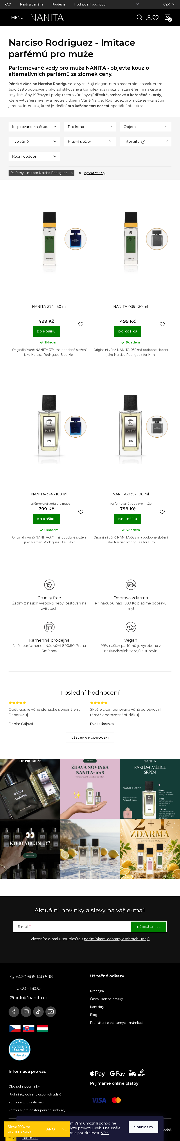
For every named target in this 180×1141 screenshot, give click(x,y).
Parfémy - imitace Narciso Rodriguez (39, 173)
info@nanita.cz (32, 997)
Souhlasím (143, 1127)
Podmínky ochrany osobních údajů (35, 1094)
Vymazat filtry (94, 173)
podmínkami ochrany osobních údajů (117, 939)
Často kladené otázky (106, 999)
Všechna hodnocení (90, 737)
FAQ (7, 4)
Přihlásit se (149, 927)
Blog (93, 1015)
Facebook (14, 1011)
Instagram (26, 1011)
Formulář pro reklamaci (26, 1102)
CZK (166, 4)
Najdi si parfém (31, 4)
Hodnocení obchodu (90, 4)
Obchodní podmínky (24, 1086)
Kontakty (97, 1007)
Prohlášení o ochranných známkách (117, 1023)
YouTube (50, 1011)
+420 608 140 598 (34, 976)
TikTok (38, 1011)
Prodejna (58, 4)
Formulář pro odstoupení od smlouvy (37, 1110)
